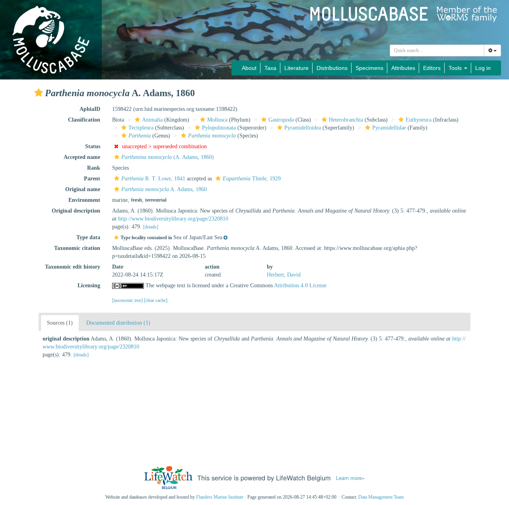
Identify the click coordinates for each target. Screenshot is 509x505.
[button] (38, 92)
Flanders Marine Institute (219, 497)
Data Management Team (381, 497)
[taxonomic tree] (128, 300)
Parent (92, 179)
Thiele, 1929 (252, 179)
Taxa (270, 68)
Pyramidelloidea (302, 128)
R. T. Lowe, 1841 (153, 179)
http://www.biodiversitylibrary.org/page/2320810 (173, 219)
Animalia (152, 120)
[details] (150, 227)
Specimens (369, 68)
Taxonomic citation (77, 248)
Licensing (89, 285)
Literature (296, 68)
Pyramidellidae (389, 128)
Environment (84, 200)
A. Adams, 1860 (164, 189)
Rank (93, 168)
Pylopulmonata (219, 128)
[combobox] (437, 50)
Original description (76, 211)
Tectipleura (140, 128)
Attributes (403, 68)
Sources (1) (60, 323)
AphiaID (90, 109)
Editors (432, 68)
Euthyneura (418, 120)
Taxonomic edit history (72, 267)
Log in (483, 68)
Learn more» (350, 478)
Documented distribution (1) (118, 323)
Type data (88, 237)
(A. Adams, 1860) (167, 157)
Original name (82, 189)
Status (92, 146)
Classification (84, 120)
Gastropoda (281, 120)
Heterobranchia (346, 120)
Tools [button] (456, 68)
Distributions (332, 68)
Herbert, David (284, 275)
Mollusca (217, 120)
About (249, 68)
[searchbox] (437, 50)
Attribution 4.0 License (300, 285)
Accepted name (82, 157)
